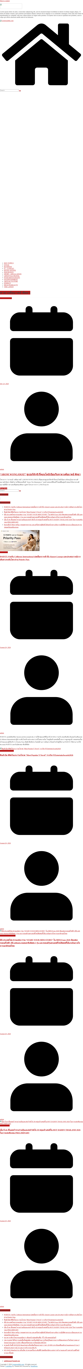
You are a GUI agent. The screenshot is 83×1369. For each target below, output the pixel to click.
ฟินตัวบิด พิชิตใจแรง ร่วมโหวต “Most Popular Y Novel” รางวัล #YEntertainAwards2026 (33, 512)
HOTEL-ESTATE (10, 270)
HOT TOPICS (9, 263)
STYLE (6, 265)
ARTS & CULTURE (11, 281)
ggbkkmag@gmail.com (12, 1361)
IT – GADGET (9, 268)
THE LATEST (9, 287)
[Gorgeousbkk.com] (6, 21)
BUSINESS (8, 267)
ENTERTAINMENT (11, 279)
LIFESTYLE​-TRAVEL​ (12, 276)
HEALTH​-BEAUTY (11, 285)
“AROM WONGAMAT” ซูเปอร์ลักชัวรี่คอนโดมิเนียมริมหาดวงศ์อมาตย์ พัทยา (40, 474)
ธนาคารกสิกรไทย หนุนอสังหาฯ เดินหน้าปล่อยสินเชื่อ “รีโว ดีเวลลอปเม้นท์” (30, 1337)
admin (2, 469)
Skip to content (5, 1)
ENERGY (7, 283)
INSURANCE (9, 272)
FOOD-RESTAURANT (12, 278)
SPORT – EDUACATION (12, 274)
